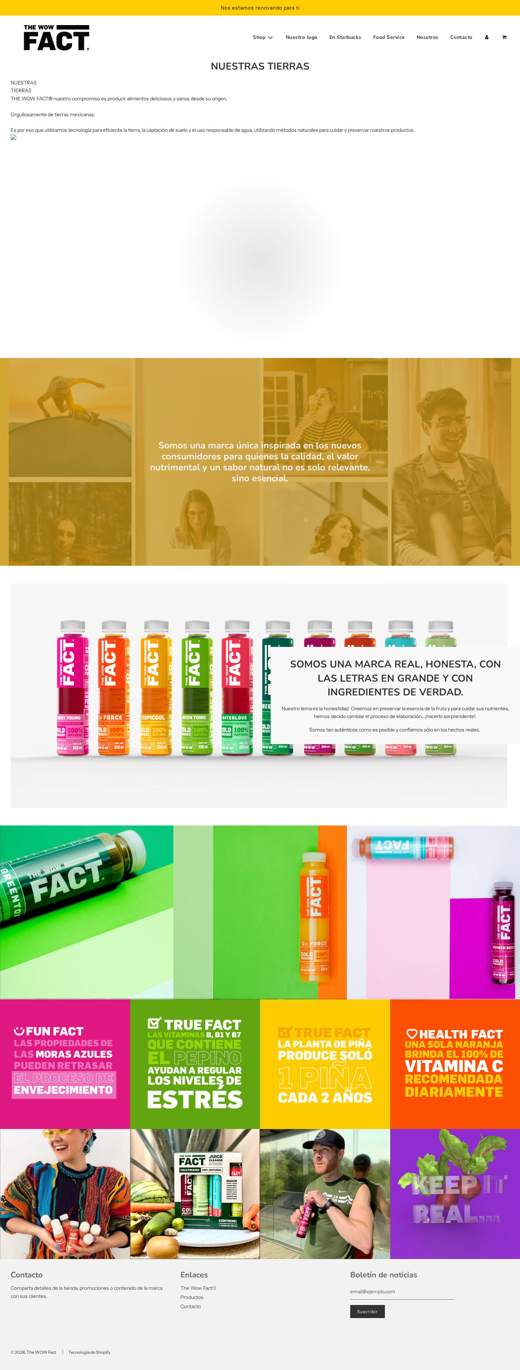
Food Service (389, 37)
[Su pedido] (505, 37)
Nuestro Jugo (302, 37)
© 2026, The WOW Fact (33, 1352)
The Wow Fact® (198, 1288)
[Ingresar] (487, 37)
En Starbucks (345, 37)
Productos (191, 1297)
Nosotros (428, 37)
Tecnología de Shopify (89, 1352)
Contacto (461, 37)
